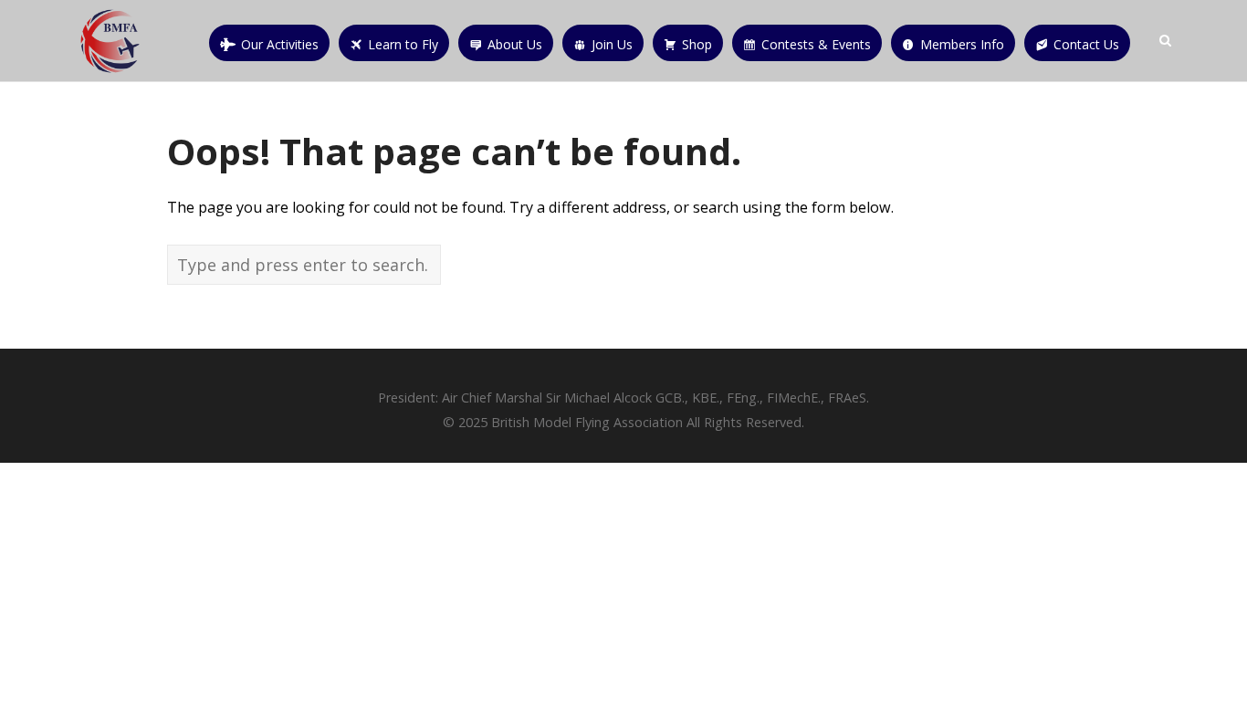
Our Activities (280, 44)
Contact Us (1086, 44)
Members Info (962, 44)
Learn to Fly (403, 44)
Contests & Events (816, 44)
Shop (697, 44)
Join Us (612, 44)
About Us (514, 44)
